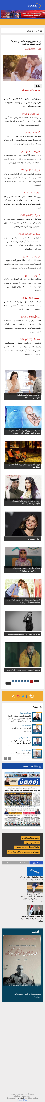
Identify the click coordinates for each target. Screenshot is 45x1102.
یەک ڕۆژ (36, 863)
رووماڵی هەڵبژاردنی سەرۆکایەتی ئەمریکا (23, 852)
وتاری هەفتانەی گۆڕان (30, 838)
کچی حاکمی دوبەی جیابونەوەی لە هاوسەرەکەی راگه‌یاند (26, 502)
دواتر (37, 681)
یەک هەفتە (22, 863)
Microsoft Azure (22, 1100)
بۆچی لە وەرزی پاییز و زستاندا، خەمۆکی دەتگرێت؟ (23, 465)
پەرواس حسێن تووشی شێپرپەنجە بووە (24, 634)
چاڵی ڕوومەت (34, 539)
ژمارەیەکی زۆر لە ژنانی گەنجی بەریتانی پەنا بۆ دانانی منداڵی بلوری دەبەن (23, 431)
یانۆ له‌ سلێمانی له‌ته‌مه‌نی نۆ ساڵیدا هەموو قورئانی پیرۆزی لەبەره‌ (26, 569)
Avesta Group (23, 1098)
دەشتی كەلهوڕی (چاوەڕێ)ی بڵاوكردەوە (23, 670)
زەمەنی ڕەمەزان (32, 843)
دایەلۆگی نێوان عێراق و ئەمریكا (27, 847)
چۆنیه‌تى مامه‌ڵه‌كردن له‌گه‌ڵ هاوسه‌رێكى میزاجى (28, 396)
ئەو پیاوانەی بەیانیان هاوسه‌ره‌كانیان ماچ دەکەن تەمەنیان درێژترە (23, 601)
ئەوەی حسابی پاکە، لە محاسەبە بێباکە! (24, 985)
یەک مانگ (8, 863)
